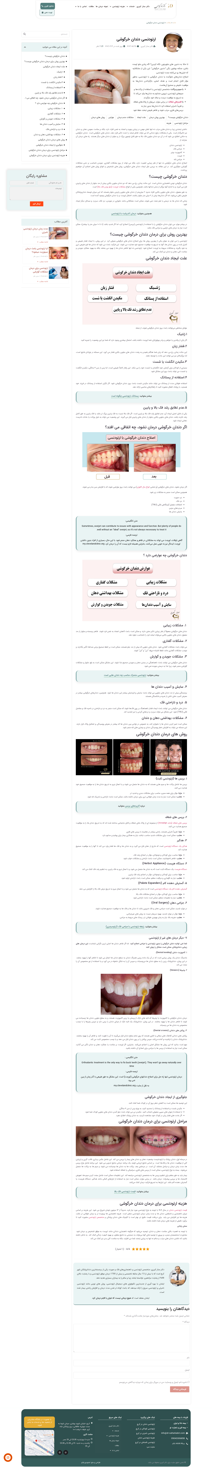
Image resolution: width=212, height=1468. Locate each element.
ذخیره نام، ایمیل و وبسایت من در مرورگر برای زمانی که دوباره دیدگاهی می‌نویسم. (153, 1382)
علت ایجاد (141, 117)
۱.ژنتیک (60, 72)
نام (188, 1358)
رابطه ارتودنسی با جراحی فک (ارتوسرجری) (125, 926)
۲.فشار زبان (58, 77)
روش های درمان (98, 117)
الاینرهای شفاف (175, 102)
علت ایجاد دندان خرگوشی (54, 66)
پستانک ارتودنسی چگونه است (125, 396)
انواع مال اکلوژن (143, 487)
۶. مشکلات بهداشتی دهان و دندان (48, 134)
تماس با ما (82, 6)
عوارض (111, 117)
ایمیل (187, 1370)
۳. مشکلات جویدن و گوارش (51, 119)
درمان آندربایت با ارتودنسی (123, 213)
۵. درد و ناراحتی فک (54, 129)
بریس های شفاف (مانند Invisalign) (172, 822)
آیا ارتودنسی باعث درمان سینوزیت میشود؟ (36, 250)
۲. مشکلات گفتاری (55, 113)
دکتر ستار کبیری (143, 6)
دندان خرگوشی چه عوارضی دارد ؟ (49, 103)
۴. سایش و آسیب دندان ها (51, 124)
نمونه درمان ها (102, 6)
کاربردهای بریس (132, 806)
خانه (174, 22)
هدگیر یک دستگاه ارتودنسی (175, 846)
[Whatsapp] (65, 1452)
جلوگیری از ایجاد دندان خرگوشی (49, 145)
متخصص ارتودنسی (96, 1217)
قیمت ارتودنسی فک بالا (125, 1191)
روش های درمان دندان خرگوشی (51, 139)
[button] (25, 47)
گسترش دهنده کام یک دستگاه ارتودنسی (170, 888)
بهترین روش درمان (157, 117)
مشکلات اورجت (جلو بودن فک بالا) (111, 186)
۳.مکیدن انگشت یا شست (52, 82)
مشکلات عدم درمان (125, 117)
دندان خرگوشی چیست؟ (178, 117)
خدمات (131, 6)
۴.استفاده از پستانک (54, 87)
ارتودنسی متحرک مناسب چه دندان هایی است (125, 675)
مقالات (91, 6)
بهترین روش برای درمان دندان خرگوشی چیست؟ (44, 61)
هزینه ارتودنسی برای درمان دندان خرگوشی (47, 155)
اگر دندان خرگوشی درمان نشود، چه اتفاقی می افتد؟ (44, 98)
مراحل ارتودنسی (181, 123)
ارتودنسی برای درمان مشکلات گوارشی (38, 270)
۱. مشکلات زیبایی (55, 108)
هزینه (168, 123)
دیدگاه (186, 1322)
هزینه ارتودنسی (118, 6)
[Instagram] (59, 1452)
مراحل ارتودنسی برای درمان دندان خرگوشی (47, 150)
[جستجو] (24, 34)
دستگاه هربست (180, 869)
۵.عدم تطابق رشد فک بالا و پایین (49, 92)
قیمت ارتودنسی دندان (178, 1210)
